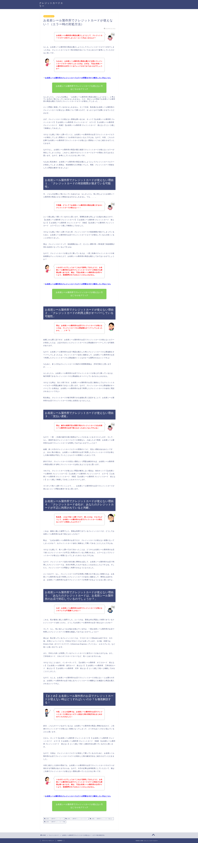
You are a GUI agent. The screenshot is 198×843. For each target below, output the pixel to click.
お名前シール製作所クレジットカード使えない (102, 818)
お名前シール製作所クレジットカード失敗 (55, 821)
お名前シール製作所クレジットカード (54, 818)
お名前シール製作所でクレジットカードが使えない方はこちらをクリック (79, 293)
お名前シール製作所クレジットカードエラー (77, 818)
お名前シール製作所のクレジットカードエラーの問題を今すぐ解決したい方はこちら (78, 78)
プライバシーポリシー (48, 840)
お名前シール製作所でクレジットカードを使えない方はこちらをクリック (79, 87)
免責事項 (59, 840)
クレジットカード (48, 16)
